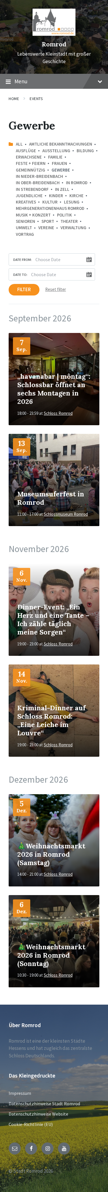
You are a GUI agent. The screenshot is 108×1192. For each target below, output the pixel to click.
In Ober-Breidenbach (38, 182)
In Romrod (77, 182)
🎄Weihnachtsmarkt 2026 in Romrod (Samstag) (51, 854)
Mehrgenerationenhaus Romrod (50, 208)
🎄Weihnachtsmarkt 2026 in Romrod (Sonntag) (51, 955)
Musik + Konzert (33, 215)
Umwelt (24, 227)
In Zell (62, 189)
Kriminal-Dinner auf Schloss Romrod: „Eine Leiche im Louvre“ (51, 720)
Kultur (50, 202)
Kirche (76, 195)
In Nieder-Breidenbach (39, 176)
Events (36, 98)
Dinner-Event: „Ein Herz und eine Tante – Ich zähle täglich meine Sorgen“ (53, 619)
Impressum (20, 1093)
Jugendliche (29, 195)
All (19, 144)
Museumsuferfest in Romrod (50, 497)
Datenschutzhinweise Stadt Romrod (44, 1103)
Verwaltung (73, 227)
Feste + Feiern (31, 163)
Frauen (59, 163)
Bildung (85, 150)
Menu (20, 81)
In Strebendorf (32, 189)
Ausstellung (56, 150)
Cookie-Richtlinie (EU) (31, 1124)
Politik (64, 215)
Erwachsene (29, 157)
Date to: (20, 274)
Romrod (54, 44)
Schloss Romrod (58, 413)
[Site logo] (54, 34)
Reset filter (55, 289)
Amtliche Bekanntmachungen (60, 144)
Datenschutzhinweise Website (38, 1114)
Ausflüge (26, 150)
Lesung (71, 202)
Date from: (22, 259)
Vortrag (25, 234)
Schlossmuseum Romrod (66, 514)
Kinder (56, 195)
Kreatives (26, 202)
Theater (69, 221)
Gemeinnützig (30, 170)
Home (14, 98)
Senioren (25, 221)
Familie (55, 157)
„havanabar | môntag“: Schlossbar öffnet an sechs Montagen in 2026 (53, 389)
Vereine (46, 227)
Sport (47, 221)
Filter (24, 289)
